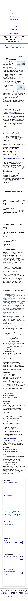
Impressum (15, 593)
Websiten (16, 364)
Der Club (13, 13)
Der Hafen (14, 17)
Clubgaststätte (8, 495)
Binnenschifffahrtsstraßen (15, 118)
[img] (14, 4)
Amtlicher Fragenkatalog (9, 438)
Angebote (14, 30)
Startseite (14, 10)
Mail (17, 178)
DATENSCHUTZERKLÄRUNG (14, 596)
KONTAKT (4, 593)
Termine (14, 26)
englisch (11, 524)
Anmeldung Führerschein (10, 482)
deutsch (6, 524)
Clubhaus (14, 20)
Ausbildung (13, 23)
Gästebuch (14, 33)
